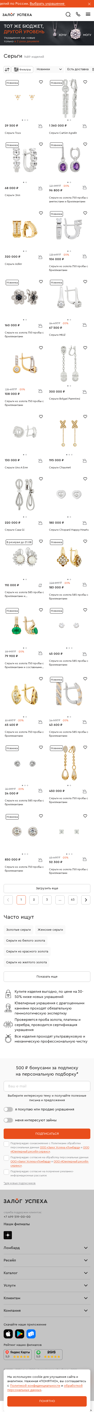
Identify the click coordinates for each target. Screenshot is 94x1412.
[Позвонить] (78, 13)
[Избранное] (41, 81)
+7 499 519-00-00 (17, 1216)
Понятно (47, 1401)
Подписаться (47, 1133)
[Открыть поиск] (68, 14)
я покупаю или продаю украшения (44, 1109)
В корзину (40, 125)
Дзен (8, 1235)
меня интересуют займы (36, 1120)
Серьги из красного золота (27, 951)
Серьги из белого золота (25, 940)
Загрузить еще (47, 888)
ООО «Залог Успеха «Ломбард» (60, 1147)
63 (73, 899)
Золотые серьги (18, 929)
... (60, 899)
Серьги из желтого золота (26, 962)
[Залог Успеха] (17, 14)
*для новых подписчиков (20, 1183)
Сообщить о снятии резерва (39, 584)
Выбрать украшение (27, 3)
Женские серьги (50, 929)
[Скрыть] (89, 4)
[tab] (22, 120)
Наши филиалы (17, 1224)
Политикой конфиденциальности (35, 1385)
